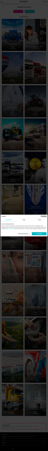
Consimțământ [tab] (8, 219)
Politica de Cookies (10, 228)
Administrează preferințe (23, 233)
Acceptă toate (39, 233)
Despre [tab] (39, 219)
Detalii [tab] (24, 219)
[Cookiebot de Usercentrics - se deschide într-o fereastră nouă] (41, 216)
